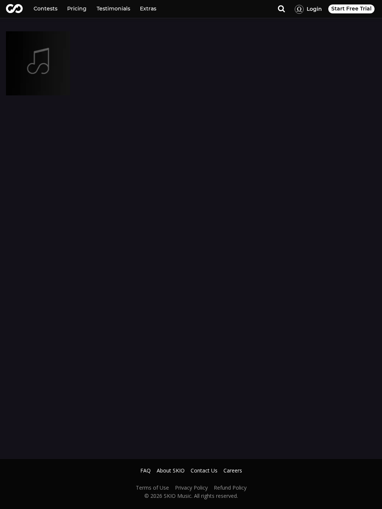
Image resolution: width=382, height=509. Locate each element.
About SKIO (171, 470)
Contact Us (204, 470)
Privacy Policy (191, 487)
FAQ (145, 470)
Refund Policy (230, 487)
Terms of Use (152, 487)
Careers (232, 470)
